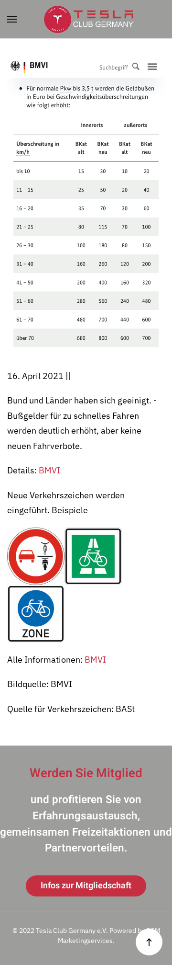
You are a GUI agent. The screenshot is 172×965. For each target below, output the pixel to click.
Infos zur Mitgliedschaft (86, 885)
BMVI (49, 470)
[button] (12, 19)
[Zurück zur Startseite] (86, 19)
